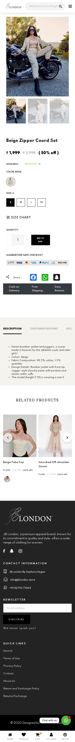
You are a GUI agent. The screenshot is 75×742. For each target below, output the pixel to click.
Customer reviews (44, 328)
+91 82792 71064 (20, 588)
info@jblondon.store (22, 580)
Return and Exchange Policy (21, 688)
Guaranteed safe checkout (24, 255)
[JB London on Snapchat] (12, 552)
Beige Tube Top (13, 462)
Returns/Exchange (15, 696)
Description (12, 328)
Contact (8, 673)
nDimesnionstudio (52, 722)
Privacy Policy (12, 666)
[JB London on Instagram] (20, 552)
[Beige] (10, 181)
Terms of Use (11, 658)
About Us (9, 681)
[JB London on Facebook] (4, 552)
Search (7, 651)
